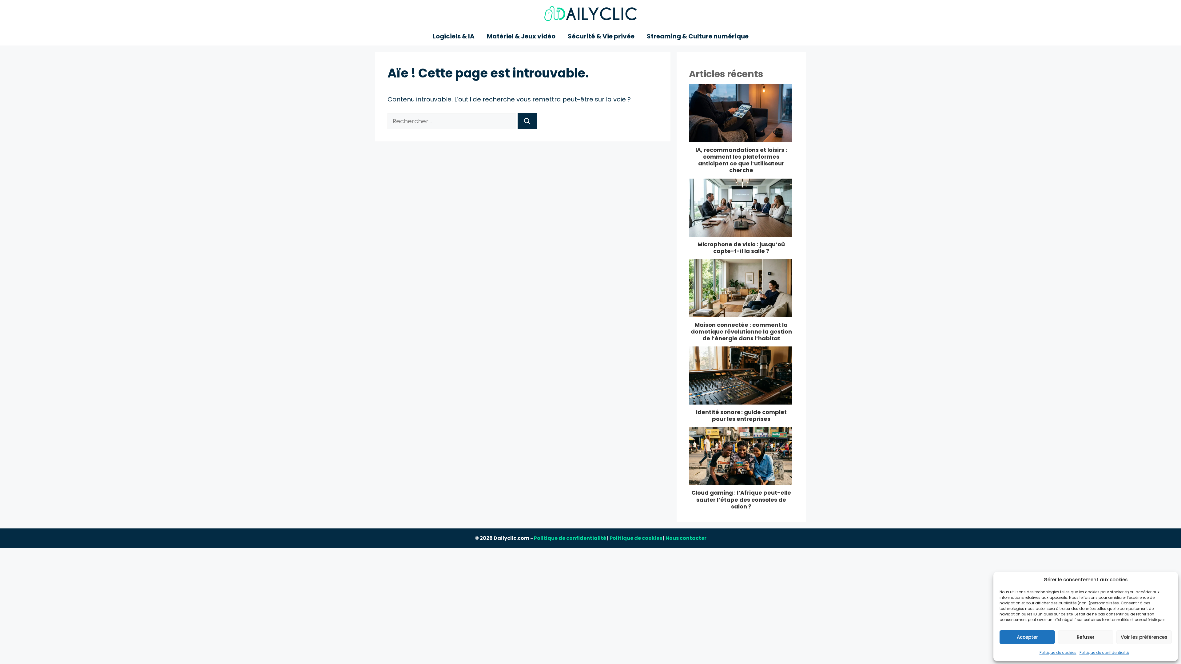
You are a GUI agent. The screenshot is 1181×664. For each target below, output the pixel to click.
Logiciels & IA (454, 36)
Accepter (1027, 637)
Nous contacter (686, 538)
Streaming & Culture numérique (698, 36)
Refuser (1086, 637)
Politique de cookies (1058, 652)
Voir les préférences (1144, 637)
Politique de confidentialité (1104, 652)
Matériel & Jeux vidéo (521, 36)
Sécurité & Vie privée (601, 36)
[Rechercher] (527, 121)
